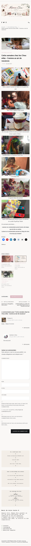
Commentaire (6, 358)
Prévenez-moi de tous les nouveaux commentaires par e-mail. (12, 417)
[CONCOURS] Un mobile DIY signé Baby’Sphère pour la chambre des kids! (22, 304)
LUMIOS (15, 498)
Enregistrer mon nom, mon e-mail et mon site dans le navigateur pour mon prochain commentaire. (15, 405)
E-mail (3, 388)
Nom (3, 381)
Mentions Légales (9, 530)
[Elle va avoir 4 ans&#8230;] (7, 259)
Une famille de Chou (7, 52)
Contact (6, 525)
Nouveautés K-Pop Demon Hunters (15, 479)
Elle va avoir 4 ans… (6, 262)
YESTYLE (15, 494)
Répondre (26, 327)
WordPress (25, 542)
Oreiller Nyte (15, 459)
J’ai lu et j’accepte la (12, 410)
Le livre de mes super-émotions (15, 475)
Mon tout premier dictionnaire (15, 483)
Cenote (7, 542)
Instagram (6, 527)
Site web (4, 394)
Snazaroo (26, 155)
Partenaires (7, 528)
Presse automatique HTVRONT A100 (15, 455)
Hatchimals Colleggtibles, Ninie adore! (8, 303)
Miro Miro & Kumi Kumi (15, 463)
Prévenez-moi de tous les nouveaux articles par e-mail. (15, 424)
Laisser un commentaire (20, 431)
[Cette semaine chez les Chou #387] (20, 259)
